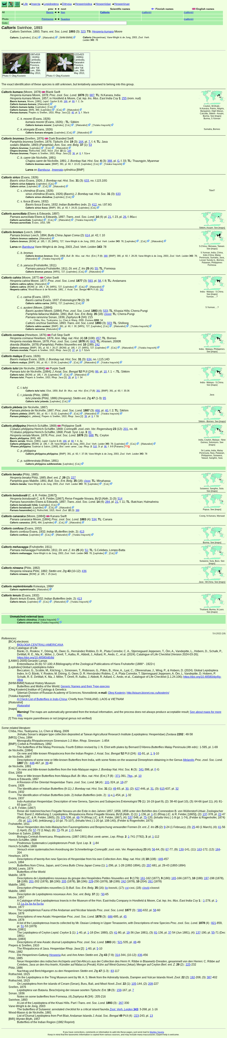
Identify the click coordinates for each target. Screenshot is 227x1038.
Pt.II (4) (81, 289)
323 (83, 31)
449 (160, 859)
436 (84, 571)
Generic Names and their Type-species (85, 686)
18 (121, 782)
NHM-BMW (66, 37)
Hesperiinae (122, 4)
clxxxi (107, 314)
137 (205, 814)
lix (106, 887)
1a (22, 903)
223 (136, 1015)
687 (92, 95)
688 (91, 435)
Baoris (49, 12)
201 (125, 428)
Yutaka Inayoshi (101, 125)
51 (86, 550)
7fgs (129, 775)
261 (150, 881)
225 (188, 964)
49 (114, 788)
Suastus (65, 19)
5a (38, 903)
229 (90, 881)
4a (34, 903)
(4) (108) (75, 338)
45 (125, 916)
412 (94, 204)
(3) (60, 31)
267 (121, 1002)
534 (94, 519)
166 (65, 101)
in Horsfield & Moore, (84, 98)
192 (192, 977)
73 (58, 830)
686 (110, 916)
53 (90, 144)
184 (217, 849)
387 (209, 977)
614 (87, 235)
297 (148, 865)
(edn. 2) (74, 204)
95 (104, 398)
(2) (58, 477)
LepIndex (25, 37)
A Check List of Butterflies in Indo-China (42, 699)
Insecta (35, 4)
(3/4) (76, 317)
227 (73, 477)
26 (124, 216)
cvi (127, 887)
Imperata (57, 169)
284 (107, 501)
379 (63, 817)
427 (137, 788)
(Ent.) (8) (84, 256)
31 (152, 788)
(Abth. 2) (88, 498)
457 (98, 338)
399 (77, 510)
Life (25, 4)
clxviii (145, 887)
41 (219, 827)
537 (130, 817)
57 (34, 830)
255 (124, 98)
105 (133, 983)
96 (105, 446)
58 (99, 280)
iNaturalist (48, 37)
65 (139, 753)
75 (145, 817)
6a (42, 903)
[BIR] (31, 110)
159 (119, 990)
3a (30, 903)
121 (29, 820)
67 (167, 849)
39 (69, 377)
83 (112, 970)
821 (213, 922)
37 (73, 350)
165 (173, 878)
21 (109, 216)
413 (81, 531)
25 (193, 827)
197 (206, 878)
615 (162, 788)
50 (102, 894)
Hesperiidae (103, 4)
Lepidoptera (51, 4)
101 (107, 782)
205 (64, 881)
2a (26, 903)
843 (92, 341)
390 (105, 256)
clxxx (87, 480)
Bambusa (44, 169)
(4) (84, 216)
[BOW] (32, 241)
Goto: (5, 23)
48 (77, 817)
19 (128, 932)
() (146, 12)
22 (219, 814)
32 (177, 788)
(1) (70, 144)
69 (73, 101)
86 (96, 371)
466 (97, 410)
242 (101, 289)
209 (150, 983)
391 (98, 390)
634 (89, 359)
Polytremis (47, 19)
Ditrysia (67, 4)
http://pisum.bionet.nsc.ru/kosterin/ (148, 692)
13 (151, 1015)
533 (105, 310)
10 (105, 371)
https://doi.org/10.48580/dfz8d (35, 657)
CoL (35, 37)
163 (199, 849)
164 (81, 141)
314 (117, 954)
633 (86, 180)
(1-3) (87, 398)
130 (181, 849)
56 (153, 849)
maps (218, 116)
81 (90, 432)
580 (139, 910)
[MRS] (55, 241)
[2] (62, 112)
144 (69, 150)
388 (109, 160)
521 (120, 942)
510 (95, 446)
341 (141, 769)
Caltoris (105, 12)
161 (142, 878)
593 (90, 280)
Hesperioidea (83, 4)
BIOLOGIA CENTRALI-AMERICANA (40, 644)
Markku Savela (157, 1032)
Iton (63, 12)
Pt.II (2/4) (73, 371)
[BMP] (55, 164)
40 (72, 112)
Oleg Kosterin (19, 75)
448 (32, 763)
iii (109, 795)
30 (127, 788)
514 (120, 498)
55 (96, 268)
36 (73, 153)
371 (117, 775)
